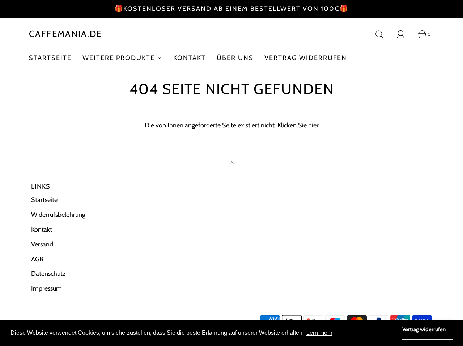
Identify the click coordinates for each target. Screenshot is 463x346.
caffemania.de (65, 34)
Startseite (50, 58)
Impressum (46, 288)
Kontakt (189, 58)
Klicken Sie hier (298, 125)
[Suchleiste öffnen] (383, 34)
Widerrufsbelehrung (58, 215)
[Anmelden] (405, 34)
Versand (42, 244)
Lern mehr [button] (319, 333)
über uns (235, 58)
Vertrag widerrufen (305, 58)
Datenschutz (48, 274)
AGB (37, 259)
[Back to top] (231, 163)
